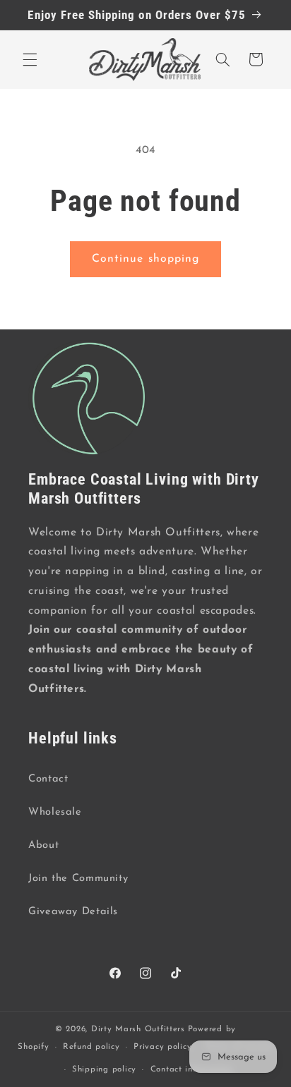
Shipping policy (104, 1069)
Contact (48, 779)
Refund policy (91, 1047)
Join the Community (78, 878)
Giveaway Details (73, 911)
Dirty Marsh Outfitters (138, 1029)
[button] (29, 59)
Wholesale (55, 812)
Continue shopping (145, 259)
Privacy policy (162, 1047)
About (43, 845)
